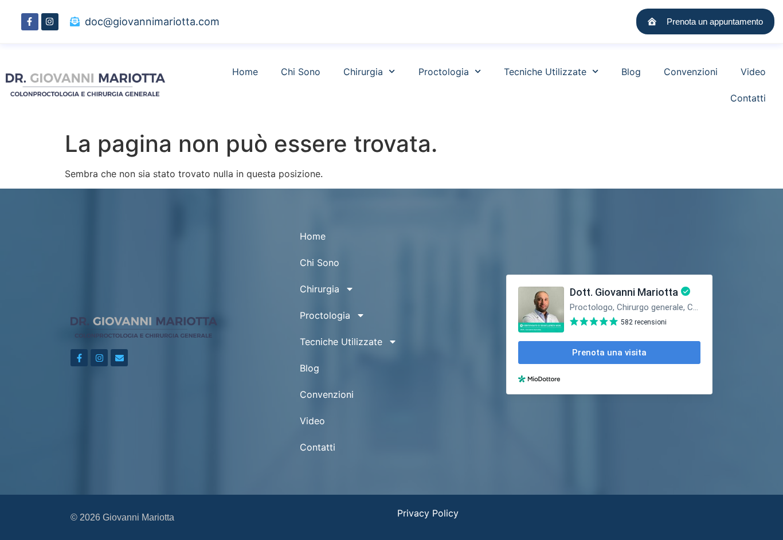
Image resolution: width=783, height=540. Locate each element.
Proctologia (443, 71)
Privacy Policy (428, 513)
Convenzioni (691, 71)
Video (753, 71)
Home (245, 71)
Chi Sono (300, 71)
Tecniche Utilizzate (545, 71)
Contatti (748, 98)
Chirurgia (363, 71)
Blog (631, 71)
